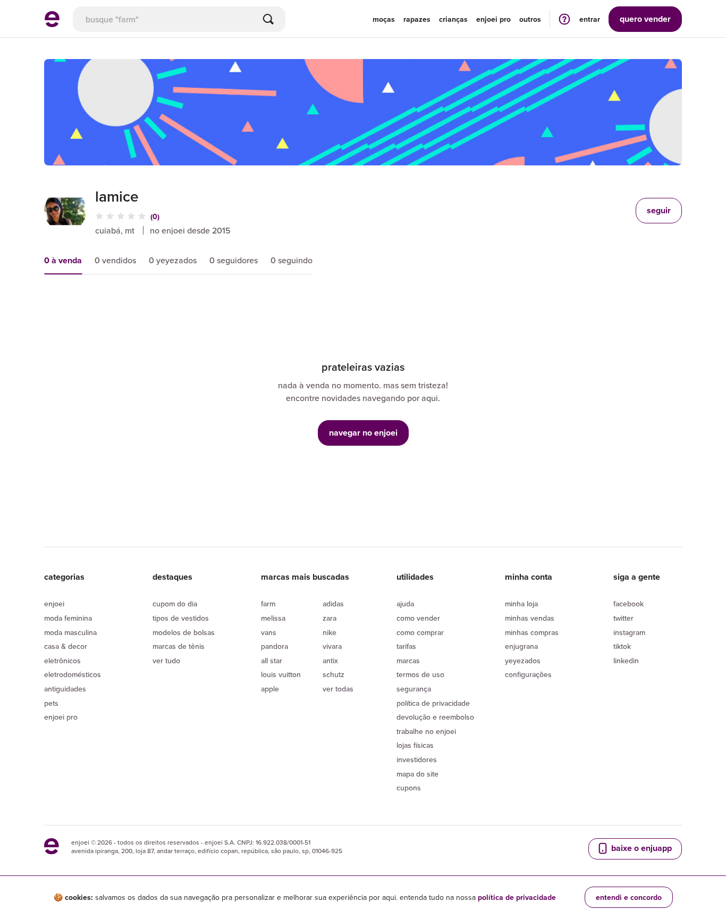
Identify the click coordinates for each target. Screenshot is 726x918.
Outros (530, 19)
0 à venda (63, 260)
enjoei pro (493, 19)
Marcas (408, 660)
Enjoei (54, 603)
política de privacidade (517, 897)
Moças (384, 19)
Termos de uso (420, 674)
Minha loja (521, 603)
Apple (270, 688)
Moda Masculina (70, 632)
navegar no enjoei (363, 433)
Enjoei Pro (61, 717)
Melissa (273, 618)
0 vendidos (115, 260)
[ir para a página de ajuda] (564, 19)
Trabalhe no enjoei (426, 731)
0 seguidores (233, 260)
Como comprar (420, 632)
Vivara (332, 646)
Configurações (528, 674)
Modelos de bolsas (184, 632)
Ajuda (405, 603)
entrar (589, 19)
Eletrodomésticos (72, 674)
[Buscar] (268, 19)
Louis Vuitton (281, 674)
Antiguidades (65, 688)
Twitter (623, 618)
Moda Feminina (68, 618)
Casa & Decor (65, 646)
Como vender (418, 618)
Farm (268, 603)
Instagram (629, 632)
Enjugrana (521, 646)
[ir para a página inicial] (52, 24)
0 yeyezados (173, 260)
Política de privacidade (433, 703)
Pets (51, 703)
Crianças (453, 19)
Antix (330, 660)
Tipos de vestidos (181, 618)
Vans (268, 632)
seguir (659, 210)
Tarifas (406, 646)
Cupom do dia (175, 603)
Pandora (274, 646)
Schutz (333, 674)
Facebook (628, 603)
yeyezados (523, 660)
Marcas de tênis (179, 646)
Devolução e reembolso (435, 717)
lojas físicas (415, 745)
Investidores (416, 759)
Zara (329, 618)
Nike (329, 632)
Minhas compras (532, 632)
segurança (413, 688)
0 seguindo (292, 260)
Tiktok (622, 646)
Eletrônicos (62, 660)
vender (645, 19)
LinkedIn (626, 660)
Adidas (333, 603)
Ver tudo (166, 660)
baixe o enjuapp (640, 848)
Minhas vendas (529, 618)
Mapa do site (417, 774)
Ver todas (338, 688)
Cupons (408, 787)
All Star (271, 660)
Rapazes (416, 19)
